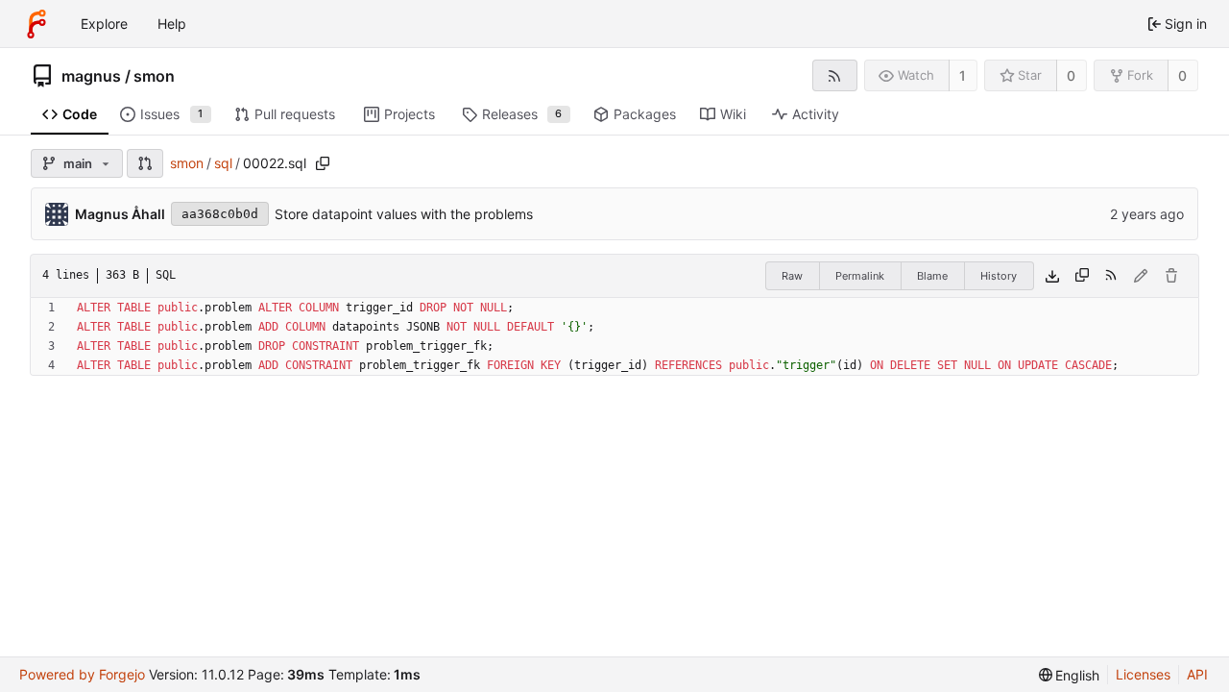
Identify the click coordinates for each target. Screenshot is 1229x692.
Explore (104, 23)
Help (171, 23)
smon (154, 76)
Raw (792, 276)
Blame (932, 276)
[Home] (36, 24)
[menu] (1069, 675)
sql (223, 163)
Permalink (859, 276)
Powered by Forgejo (82, 674)
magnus (91, 76)
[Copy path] (322, 163)
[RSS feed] (834, 75)
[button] (145, 163)
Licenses (1143, 674)
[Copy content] (1082, 275)
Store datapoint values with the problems (404, 214)
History (998, 276)
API (1197, 674)
